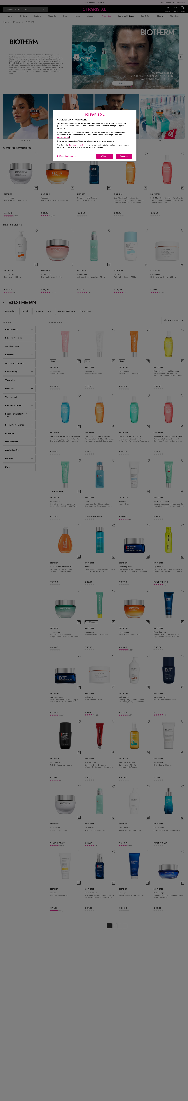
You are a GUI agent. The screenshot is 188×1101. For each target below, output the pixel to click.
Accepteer (124, 156)
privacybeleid (63, 137)
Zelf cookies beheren (66, 156)
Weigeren (104, 156)
